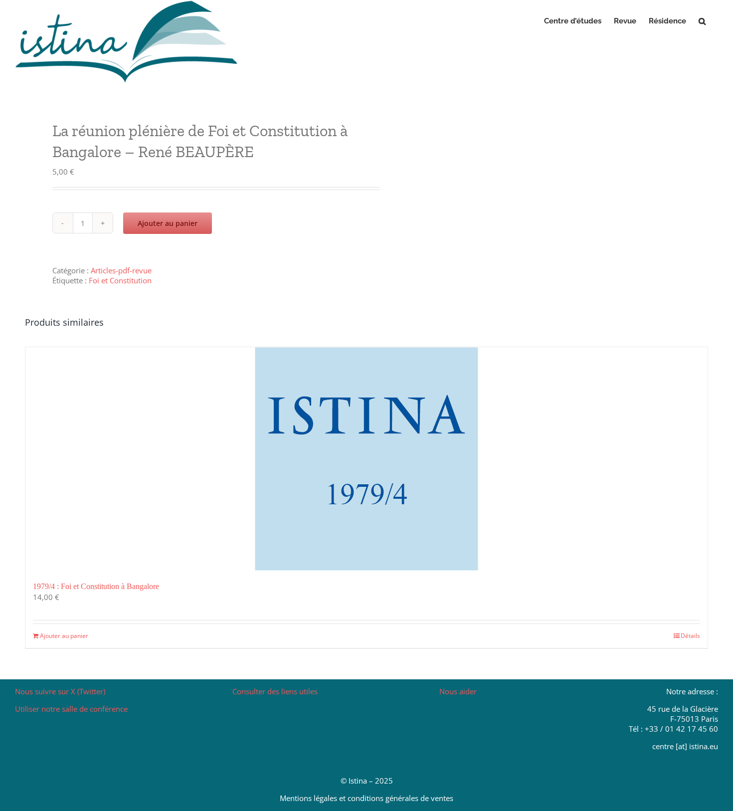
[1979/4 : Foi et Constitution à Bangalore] (366, 459)
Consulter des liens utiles (275, 691)
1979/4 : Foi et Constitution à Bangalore (96, 586)
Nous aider (458, 691)
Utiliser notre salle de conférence (71, 709)
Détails (690, 635)
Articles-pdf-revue (121, 270)
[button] (702, 21)
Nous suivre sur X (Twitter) (60, 691)
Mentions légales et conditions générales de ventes (366, 798)
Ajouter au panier (167, 223)
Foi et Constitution (120, 280)
